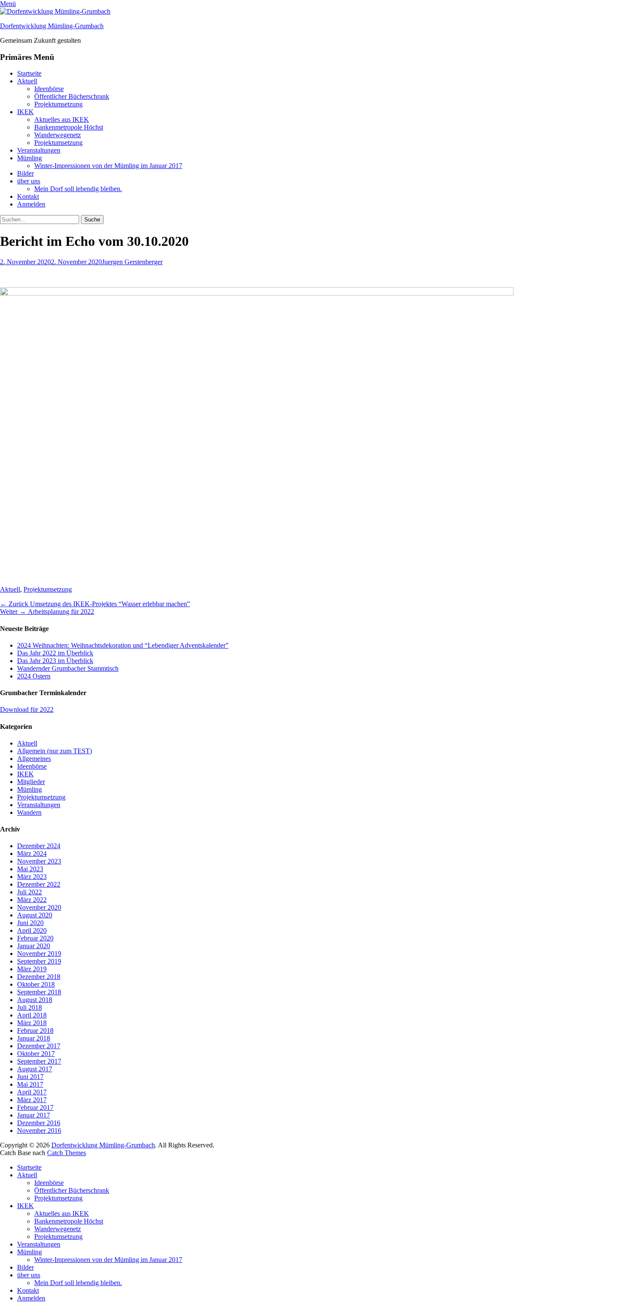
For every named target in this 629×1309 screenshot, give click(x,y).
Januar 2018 (33, 1038)
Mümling (29, 158)
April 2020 (32, 930)
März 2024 (32, 853)
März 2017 (32, 1099)
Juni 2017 (30, 1076)
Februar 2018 (35, 1030)
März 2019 (32, 969)
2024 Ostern (33, 676)
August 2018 (34, 999)
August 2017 (34, 1069)
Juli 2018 (29, 1007)
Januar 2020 (33, 945)
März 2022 (32, 899)
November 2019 (39, 953)
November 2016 (39, 1130)
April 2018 (32, 1015)
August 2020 (34, 915)
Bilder (25, 173)
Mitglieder (31, 781)
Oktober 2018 (36, 984)
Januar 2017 (33, 1115)
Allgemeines (34, 758)
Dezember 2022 (38, 884)
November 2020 (39, 907)
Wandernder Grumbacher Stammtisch (68, 668)
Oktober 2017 (36, 1053)
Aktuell (27, 81)
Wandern (29, 812)
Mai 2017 (30, 1084)
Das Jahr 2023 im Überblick (55, 660)
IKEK (25, 111)
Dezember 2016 (38, 1122)
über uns (28, 181)
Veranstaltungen (38, 150)
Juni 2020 (30, 922)
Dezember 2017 (38, 1046)
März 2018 (32, 1022)
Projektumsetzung (58, 104)
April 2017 (32, 1092)
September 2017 (39, 1061)
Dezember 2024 (38, 845)
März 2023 (32, 876)
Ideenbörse (49, 88)
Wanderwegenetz (57, 135)
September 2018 (39, 992)
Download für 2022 (26, 709)
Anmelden (31, 204)
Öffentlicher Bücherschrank (71, 96)
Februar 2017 (35, 1107)
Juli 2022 (29, 892)
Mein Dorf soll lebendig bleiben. (78, 188)
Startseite (29, 73)
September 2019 (39, 961)
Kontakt (28, 196)
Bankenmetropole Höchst (68, 127)
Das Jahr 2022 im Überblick (55, 653)
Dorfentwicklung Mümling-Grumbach (52, 25)
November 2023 (39, 861)
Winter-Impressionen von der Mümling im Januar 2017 (108, 165)
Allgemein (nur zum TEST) (54, 751)
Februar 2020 (35, 938)
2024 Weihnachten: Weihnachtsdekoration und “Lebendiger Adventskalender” (122, 645)
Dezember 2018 (38, 976)
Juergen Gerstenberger (132, 261)
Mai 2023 (30, 869)
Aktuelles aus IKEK (61, 119)
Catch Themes (66, 1152)
